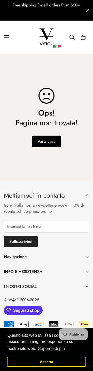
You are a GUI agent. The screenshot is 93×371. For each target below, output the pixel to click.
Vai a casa (46, 141)
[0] (83, 37)
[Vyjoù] (46, 37)
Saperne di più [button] (51, 348)
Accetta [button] (46, 362)
